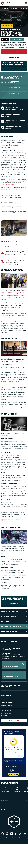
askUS (21, 315)
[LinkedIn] (11, 833)
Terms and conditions (6, 705)
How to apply (18, 51)
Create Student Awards (17, 303)
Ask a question (14, 57)
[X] (20, 833)
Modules (5, 622)
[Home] (5, 4)
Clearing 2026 (15, 81)
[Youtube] (25, 833)
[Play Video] (14, 228)
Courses (9, 22)
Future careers (8, 617)
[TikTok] (16, 833)
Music (15, 22)
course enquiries (9, 184)
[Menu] (26, 3)
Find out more (18, 68)
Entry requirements (11, 626)
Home (3, 22)
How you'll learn (9, 612)
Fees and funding (9, 631)
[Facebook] (2, 833)
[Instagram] (7, 833)
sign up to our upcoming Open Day (15, 181)
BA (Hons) (5, 8)
